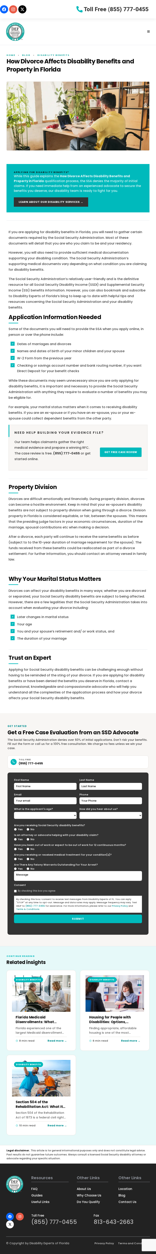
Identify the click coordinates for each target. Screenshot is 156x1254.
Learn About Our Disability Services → (51, 202)
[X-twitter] (22, 9)
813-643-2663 (113, 1222)
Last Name (86, 780)
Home (10, 55)
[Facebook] (4, 9)
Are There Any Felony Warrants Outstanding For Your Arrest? (56, 864)
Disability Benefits (53, 55)
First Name (21, 780)
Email (18, 794)
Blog (26, 55)
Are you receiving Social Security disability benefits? (49, 825)
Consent (20, 885)
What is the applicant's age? (33, 809)
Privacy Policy (120, 905)
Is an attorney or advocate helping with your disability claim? (56, 835)
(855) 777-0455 (31, 763)
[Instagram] (13, 9)
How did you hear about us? (98, 809)
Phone (83, 794)
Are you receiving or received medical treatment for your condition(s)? (63, 854)
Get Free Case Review (120, 452)
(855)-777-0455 (35, 905)
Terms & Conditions (27, 909)
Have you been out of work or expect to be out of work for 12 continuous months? (70, 845)
